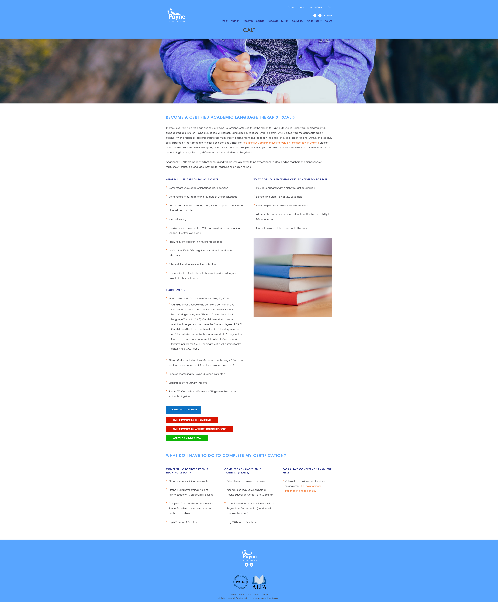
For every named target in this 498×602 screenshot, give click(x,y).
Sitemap (275, 598)
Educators (273, 21)
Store (318, 21)
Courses (260, 21)
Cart (329, 7)
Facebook (246, 565)
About (224, 21)
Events (310, 21)
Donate (328, 21)
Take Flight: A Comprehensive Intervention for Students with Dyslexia (281, 142)
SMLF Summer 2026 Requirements (192, 420)
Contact (291, 7)
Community (297, 21)
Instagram (251, 565)
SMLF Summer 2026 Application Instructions (199, 429)
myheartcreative (262, 598)
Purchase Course (316, 7)
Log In (302, 7)
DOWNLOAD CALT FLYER (184, 409)
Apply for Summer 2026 (187, 438)
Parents (284, 21)
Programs (248, 21)
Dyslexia (235, 21)
